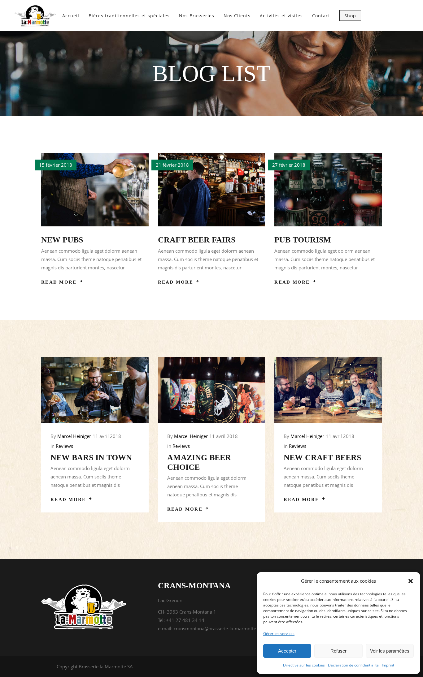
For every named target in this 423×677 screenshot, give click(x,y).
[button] (411, 581)
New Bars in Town (91, 457)
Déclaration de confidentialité (353, 665)
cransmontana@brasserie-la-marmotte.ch (218, 628)
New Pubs (62, 239)
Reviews (64, 446)
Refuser (338, 650)
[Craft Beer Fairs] (211, 189)
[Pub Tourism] (328, 189)
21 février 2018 (172, 165)
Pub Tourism (302, 239)
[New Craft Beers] (328, 390)
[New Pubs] (95, 189)
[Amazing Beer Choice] (211, 390)
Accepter (287, 650)
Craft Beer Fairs (196, 239)
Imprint (388, 665)
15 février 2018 (55, 165)
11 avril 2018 (107, 436)
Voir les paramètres (389, 650)
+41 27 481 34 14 (185, 620)
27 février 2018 (288, 165)
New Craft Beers (322, 457)
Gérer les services (278, 633)
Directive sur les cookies (304, 665)
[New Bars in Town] (95, 390)
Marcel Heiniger (74, 436)
